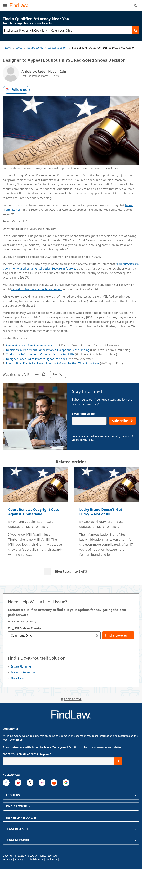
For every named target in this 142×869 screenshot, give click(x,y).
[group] (71, 521)
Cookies (50, 859)
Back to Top (73, 699)
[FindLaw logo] (20, 5)
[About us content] (135, 795)
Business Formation (24, 672)
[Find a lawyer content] (135, 806)
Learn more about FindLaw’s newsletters (91, 436)
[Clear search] (97, 635)
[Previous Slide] (47, 571)
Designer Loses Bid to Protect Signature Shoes (36, 359)
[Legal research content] (135, 829)
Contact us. (16, 739)
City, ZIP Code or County (24, 628)
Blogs (19, 48)
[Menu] (4, 5)
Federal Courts (35, 48)
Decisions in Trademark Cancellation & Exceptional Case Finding (48, 350)
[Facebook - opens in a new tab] (6, 782)
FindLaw (7, 48)
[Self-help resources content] (135, 817)
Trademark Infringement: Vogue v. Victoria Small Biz (40, 354)
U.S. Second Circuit (57, 48)
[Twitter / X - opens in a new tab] (30, 782)
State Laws (18, 678)
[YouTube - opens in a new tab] (18, 782)
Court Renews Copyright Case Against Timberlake (33, 511)
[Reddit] (54, 782)
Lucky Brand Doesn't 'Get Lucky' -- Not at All (100, 511)
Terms (6, 859)
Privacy (19, 859)
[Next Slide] (94, 571)
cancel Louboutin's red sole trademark (36, 289)
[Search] (135, 5)
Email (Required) (83, 414)
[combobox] (54, 635)
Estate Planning (21, 666)
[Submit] (118, 761)
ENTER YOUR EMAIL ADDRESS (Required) (27, 754)
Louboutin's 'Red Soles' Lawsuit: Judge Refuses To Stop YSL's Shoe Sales (52, 363)
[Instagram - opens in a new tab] (42, 782)
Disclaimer (34, 859)
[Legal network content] (135, 840)
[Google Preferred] (66, 782)
